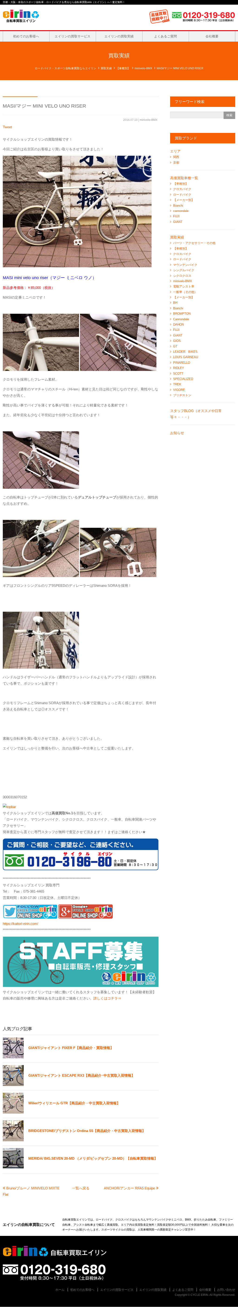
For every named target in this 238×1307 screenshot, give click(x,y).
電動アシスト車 (183, 286)
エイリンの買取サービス (72, 36)
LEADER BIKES (185, 351)
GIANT (177, 222)
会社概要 (211, 36)
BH (175, 302)
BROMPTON (182, 313)
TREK (177, 384)
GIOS (177, 341)
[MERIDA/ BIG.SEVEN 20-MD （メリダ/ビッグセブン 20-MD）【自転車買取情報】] (80, 1168)
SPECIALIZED (183, 379)
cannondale (180, 211)
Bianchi (178, 205)
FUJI (176, 216)
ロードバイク (182, 194)
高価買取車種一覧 (184, 178)
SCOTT (178, 373)
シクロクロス (182, 275)
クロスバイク (182, 189)
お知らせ (177, 433)
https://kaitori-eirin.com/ (20, 924)
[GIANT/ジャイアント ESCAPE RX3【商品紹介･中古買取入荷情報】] (69, 1085)
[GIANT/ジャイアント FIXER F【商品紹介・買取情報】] (58, 1057)
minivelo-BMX (143, 68)
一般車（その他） (185, 292)
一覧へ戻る (80, 1188)
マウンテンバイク (185, 265)
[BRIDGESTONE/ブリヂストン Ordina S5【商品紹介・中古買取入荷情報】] (74, 1140)
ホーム (59, 1289)
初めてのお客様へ (26, 36)
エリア (175, 151)
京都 (176, 162)
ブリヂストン (182, 395)
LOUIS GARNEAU (185, 357)
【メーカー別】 (183, 200)
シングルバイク (183, 270)
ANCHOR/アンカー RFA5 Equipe (129, 1188)
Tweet (7, 127)
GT (175, 346)
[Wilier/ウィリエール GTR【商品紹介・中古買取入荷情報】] (61, 1112)
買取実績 (106, 68)
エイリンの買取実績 (119, 36)
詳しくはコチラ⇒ (107, 998)
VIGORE (179, 390)
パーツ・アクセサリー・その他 (194, 243)
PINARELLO (181, 362)
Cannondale (181, 319)
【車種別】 (123, 68)
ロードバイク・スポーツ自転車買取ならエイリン (65, 68)
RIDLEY (178, 368)
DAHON (178, 324)
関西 (176, 157)
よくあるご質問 (165, 36)
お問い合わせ (226, 1289)
